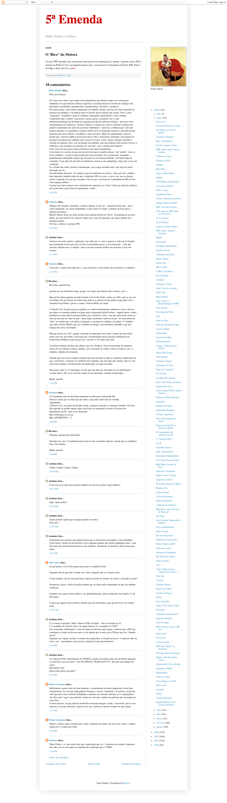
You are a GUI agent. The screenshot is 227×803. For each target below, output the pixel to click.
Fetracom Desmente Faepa (167, 324)
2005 (156, 744)
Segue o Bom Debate (165, 173)
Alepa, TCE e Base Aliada (167, 605)
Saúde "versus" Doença (166, 475)
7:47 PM (53, 710)
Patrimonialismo (163, 341)
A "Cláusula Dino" (164, 438)
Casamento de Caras (164, 365)
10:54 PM (53, 506)
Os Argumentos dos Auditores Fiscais (164, 433)
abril (159, 714)
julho (159, 113)
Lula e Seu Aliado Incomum (168, 382)
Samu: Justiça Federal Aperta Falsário (168, 392)
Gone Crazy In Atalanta (166, 288)
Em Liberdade (162, 275)
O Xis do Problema (164, 496)
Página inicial (94, 763)
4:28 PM (53, 192)
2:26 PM (53, 751)
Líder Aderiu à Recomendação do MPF (167, 302)
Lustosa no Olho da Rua (166, 226)
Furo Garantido (162, 601)
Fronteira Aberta (163, 584)
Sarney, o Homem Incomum (168, 198)
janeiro (160, 726)
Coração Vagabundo (164, 414)
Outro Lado (161, 685)
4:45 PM (53, 228)
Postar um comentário (59, 757)
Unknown (53, 201)
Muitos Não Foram (164, 352)
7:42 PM (53, 383)
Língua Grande (162, 492)
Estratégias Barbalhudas (166, 245)
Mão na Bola (161, 267)
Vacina (159, 693)
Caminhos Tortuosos (165, 136)
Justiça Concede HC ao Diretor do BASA (166, 426)
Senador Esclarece (164, 592)
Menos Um (161, 292)
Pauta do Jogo (162, 320)
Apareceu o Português (165, 471)
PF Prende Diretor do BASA (168, 483)
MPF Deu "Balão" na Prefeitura (165, 647)
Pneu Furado (161, 307)
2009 (156, 109)
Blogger (126, 782)
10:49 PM (53, 471)
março (160, 718)
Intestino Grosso (163, 250)
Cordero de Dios (163, 160)
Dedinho (159, 164)
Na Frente (160, 609)
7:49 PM (53, 730)
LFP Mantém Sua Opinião (167, 181)
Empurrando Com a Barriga (168, 664)
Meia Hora (160, 168)
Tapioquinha (161, 333)
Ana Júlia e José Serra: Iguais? (166, 131)
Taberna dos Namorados (166, 539)
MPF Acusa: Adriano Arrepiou (165, 232)
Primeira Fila (162, 487)
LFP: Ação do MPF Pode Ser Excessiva (167, 212)
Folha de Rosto (162, 560)
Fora (158, 316)
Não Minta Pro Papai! (165, 556)
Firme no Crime (163, 676)
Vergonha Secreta (163, 447)
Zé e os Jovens (162, 217)
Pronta (159, 597)
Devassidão (161, 241)
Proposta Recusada (164, 500)
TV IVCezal (161, 373)
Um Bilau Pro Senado (165, 377)
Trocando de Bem (163, 337)
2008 (156, 732)
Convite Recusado (164, 697)
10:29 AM (53, 609)
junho (159, 117)
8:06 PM (53, 421)
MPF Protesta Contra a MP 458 (168, 628)
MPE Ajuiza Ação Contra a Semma (168, 150)
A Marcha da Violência (166, 504)
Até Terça (160, 515)
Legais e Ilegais (163, 328)
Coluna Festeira (163, 642)
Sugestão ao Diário (164, 668)
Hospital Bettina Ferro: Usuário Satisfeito (166, 703)
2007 (156, 736)
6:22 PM (53, 271)
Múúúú (159, 177)
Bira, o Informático (164, 141)
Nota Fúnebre (162, 356)
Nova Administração (165, 526)
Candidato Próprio (164, 194)
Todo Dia (160, 575)
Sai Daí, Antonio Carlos (166, 145)
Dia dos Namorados (164, 535)
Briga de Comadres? (165, 369)
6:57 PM (53, 674)
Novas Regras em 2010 (166, 681)
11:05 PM (53, 526)
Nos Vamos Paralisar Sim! (167, 460)
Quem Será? (161, 633)
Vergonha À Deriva (164, 479)
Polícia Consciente (57, 684)
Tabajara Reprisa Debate (166, 202)
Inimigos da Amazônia (166, 552)
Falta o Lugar (162, 190)
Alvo (158, 564)
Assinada (160, 689)
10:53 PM (53, 488)
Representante (162, 296)
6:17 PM (53, 254)
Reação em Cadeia (164, 588)
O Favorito (161, 637)
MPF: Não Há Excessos (166, 206)
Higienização (161, 672)
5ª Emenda (74, 19)
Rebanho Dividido (164, 405)
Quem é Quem (162, 258)
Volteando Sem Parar (165, 254)
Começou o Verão (164, 284)
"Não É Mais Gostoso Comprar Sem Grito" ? (167, 570)
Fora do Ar (161, 121)
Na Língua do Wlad (164, 311)
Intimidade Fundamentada (167, 455)
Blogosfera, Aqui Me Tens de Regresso (167, 510)
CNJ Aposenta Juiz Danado (168, 653)
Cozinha (159, 580)
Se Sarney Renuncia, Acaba (168, 125)
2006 (156, 740)
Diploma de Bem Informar (167, 397)
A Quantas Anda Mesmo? (167, 614)
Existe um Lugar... (164, 548)
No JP (158, 443)
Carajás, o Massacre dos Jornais (166, 347)
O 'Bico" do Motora (164, 271)
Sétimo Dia (161, 262)
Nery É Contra (162, 622)
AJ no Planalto (162, 222)
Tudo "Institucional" (165, 451)
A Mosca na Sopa (163, 156)
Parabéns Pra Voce (164, 386)
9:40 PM (53, 454)
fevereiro (161, 722)
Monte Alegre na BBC (165, 543)
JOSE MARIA (55, 90)
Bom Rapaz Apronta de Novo (166, 465)
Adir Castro (54, 562)
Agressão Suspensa (164, 618)
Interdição (160, 401)
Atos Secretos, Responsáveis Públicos (168, 521)
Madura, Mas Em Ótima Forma (166, 658)
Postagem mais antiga (131, 763)
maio (159, 709)
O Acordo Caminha (164, 185)
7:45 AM (53, 553)
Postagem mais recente (56, 763)
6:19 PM (53, 645)
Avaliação (160, 279)
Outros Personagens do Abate (166, 420)
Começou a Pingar (164, 360)
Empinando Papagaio (165, 409)
